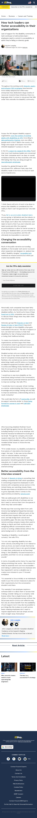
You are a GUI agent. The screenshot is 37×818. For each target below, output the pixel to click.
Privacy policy (18, 780)
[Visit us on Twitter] (13, 758)
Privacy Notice (25, 293)
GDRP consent (18, 794)
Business (12, 16)
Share (5, 81)
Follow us (23, 81)
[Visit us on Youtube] (19, 758)
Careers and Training (25, 16)
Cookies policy (18, 787)
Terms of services (23, 291)
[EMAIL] (17, 624)
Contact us (18, 773)
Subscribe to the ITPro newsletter (21, 7)
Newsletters (18, 790)
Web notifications (18, 784)
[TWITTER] (12, 624)
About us (19, 770)
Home (3, 16)
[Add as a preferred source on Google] (7, 747)
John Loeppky (11, 46)
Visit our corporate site (24, 741)
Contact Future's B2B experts (18, 801)
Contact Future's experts (19, 767)
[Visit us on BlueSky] (24, 758)
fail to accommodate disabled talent (19, 215)
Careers (18, 797)
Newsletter (32, 81)
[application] (18, 187)
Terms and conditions (19, 777)
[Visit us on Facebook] (8, 758)
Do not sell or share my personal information (18, 804)
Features (24, 47)
